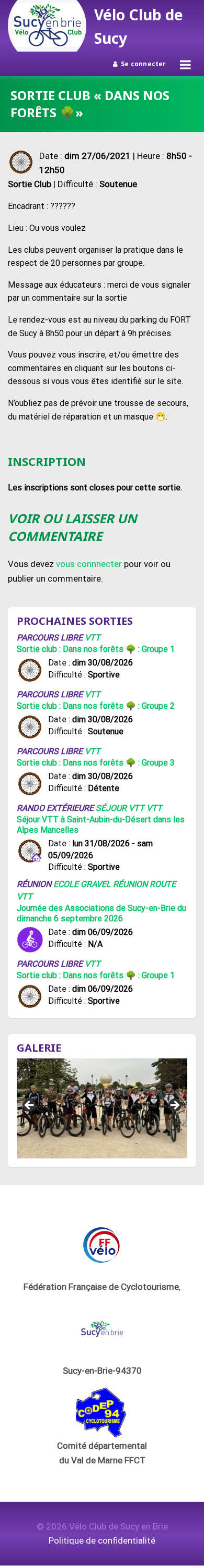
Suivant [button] (174, 1106)
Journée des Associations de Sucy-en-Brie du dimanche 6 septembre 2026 (101, 913)
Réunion (130, 884)
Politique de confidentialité (102, 1540)
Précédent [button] (30, 1106)
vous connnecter (89, 564)
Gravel (96, 884)
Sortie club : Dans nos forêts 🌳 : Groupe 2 (96, 706)
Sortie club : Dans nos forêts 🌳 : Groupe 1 (96, 649)
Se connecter (143, 63)
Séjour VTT (120, 808)
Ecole (65, 884)
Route (163, 884)
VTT (92, 638)
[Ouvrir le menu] (185, 64)
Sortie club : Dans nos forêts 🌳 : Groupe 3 (96, 763)
